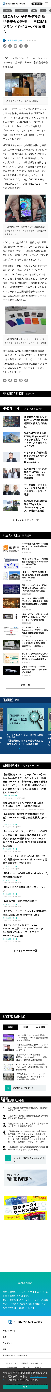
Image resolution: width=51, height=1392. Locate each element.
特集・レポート (9, 1331)
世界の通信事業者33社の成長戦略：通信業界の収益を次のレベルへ (28, 1109)
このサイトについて (11, 1363)
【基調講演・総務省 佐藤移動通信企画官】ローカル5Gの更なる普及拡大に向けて (28, 1148)
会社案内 (25, 1363)
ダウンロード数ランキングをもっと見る (28, 1159)
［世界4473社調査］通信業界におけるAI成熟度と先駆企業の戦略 (28, 1117)
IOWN (7, 11)
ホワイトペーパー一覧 (25, 950)
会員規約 (38, 1368)
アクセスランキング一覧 (23, 1088)
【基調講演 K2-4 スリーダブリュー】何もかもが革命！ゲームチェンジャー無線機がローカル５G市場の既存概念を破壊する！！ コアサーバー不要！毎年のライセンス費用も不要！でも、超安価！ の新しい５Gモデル (28, 1136)
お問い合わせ (12, 1368)
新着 (5, 1337)
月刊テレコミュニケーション (15, 1355)
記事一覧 (25, 685)
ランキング (7, 1343)
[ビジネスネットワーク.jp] (14, 3)
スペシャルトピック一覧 (25, 520)
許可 (25, 1387)
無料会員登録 (37, 4)
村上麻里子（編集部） (17, 40)
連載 (5, 1349)
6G (43, 11)
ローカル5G (21, 11)
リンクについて (26, 1368)
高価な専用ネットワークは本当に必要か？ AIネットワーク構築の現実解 (28, 1124)
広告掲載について (38, 1363)
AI (34, 11)
